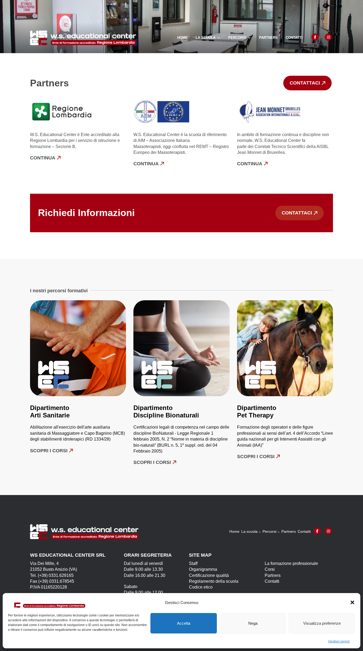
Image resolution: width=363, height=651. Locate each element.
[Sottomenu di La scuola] (260, 532)
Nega (253, 623)
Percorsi (237, 38)
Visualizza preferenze (322, 623)
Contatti (294, 38)
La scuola (206, 38)
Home (182, 38)
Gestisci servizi (339, 641)
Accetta (183, 623)
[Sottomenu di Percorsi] (278, 532)
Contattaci (305, 83)
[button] (352, 602)
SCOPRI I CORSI (256, 456)
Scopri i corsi (48, 450)
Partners (268, 38)
